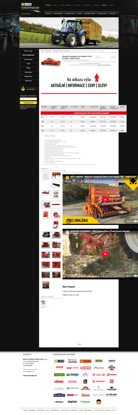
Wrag (28, 68)
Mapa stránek (88, 410)
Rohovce (77, 5)
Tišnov (55, 5)
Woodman (28, 72)
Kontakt (112, 13)
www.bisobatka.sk (30, 375)
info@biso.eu (30, 371)
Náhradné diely (90, 13)
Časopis (48, 13)
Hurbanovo (87, 5)
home (42, 51)
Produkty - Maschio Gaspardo (61, 51)
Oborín (111, 5)
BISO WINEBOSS (28, 55)
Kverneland (28, 59)
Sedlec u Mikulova (66, 5)
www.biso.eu (26, 14)
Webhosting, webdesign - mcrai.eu (106, 410)
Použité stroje (69, 13)
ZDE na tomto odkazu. (104, 65)
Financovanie (102, 13)
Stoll (28, 63)
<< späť (79, 344)
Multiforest (28, 76)
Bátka (104, 5)
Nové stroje (58, 13)
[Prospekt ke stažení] (43, 304)
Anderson (28, 80)
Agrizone (96, 5)
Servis (79, 13)
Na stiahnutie (31, 89)
